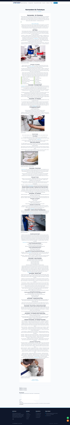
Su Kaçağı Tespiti (38, 413)
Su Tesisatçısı (39, 11)
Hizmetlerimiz (28, 414)
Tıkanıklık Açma (23, 169)
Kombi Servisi (24, 242)
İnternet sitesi (21, 402)
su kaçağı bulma (36, 38)
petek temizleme (32, 66)
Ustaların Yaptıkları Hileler (35, 23)
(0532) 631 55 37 (15, 0)
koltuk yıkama (32, 208)
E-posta (20, 401)
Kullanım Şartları (56, 423)
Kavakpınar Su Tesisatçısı (35, 380)
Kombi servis (29, 272)
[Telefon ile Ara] (68, 421)
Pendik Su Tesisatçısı (35, 379)
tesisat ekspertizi (36, 357)
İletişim (28, 418)
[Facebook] (57, 0)
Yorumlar (28, 417)
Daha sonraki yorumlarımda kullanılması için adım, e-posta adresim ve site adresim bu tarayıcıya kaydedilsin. (35, 403)
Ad (20, 400)
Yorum (20, 399)
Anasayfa (28, 413)
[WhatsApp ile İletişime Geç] (68, 418)
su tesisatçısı (29, 252)
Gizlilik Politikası (51, 423)
